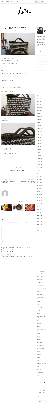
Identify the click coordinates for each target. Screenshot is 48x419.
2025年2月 (39, 89)
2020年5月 (39, 227)
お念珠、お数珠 (40, 279)
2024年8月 (39, 101)
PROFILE (23, 1)
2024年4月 (39, 110)
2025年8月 (39, 71)
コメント (3, 224)
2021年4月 (39, 194)
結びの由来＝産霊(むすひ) (41, 348)
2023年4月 (39, 137)
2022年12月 (39, 149)
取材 (38, 320)
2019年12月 (39, 239)
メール (14, 241)
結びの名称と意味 (40, 345)
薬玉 (38, 360)
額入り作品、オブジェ (41, 369)
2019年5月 (39, 260)
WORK (12, 1)
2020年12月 (39, 206)
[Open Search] (46, 1)
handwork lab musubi (21, 25)
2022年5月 (39, 158)
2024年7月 (39, 104)
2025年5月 (39, 80)
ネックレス (39, 304)
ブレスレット (39, 307)
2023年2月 (39, 143)
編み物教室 (39, 354)
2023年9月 (39, 128)
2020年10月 (39, 212)
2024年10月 (39, 98)
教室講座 (38, 339)
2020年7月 (39, 221)
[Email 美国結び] (42, 1)
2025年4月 (39, 83)
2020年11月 (39, 209)
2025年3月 (39, 86)
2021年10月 (39, 176)
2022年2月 (39, 167)
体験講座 (38, 313)
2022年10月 (39, 155)
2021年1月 (39, 203)
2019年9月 (39, 248)
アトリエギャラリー (40, 285)
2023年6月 (39, 134)
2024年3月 (39, 113)
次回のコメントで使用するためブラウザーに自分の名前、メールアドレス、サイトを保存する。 (18, 248)
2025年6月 (39, 77)
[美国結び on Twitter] (39, 1)
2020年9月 (39, 215)
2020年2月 (39, 233)
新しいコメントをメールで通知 (7, 249)
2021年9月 (39, 179)
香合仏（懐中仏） (40, 372)
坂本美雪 (12, 191)
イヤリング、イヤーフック (41, 288)
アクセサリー (39, 282)
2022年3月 (39, 164)
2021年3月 (39, 197)
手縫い (38, 333)
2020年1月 (39, 236)
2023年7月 (39, 131)
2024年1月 (39, 116)
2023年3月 (39, 140)
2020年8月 (39, 218)
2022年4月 (39, 161)
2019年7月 (39, 254)
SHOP (17, 1)
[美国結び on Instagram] (36, 1)
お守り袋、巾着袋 (40, 276)
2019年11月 (39, 242)
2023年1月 (39, 146)
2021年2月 (39, 200)
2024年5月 (39, 107)
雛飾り (38, 366)
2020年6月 (39, 224)
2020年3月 (39, 230)
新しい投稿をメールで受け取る (7, 251)
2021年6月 (39, 188)
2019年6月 (39, 257)
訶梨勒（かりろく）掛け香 (41, 363)
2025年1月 (39, 92)
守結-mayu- (39, 323)
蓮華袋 (38, 357)
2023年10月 (39, 125)
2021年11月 (39, 173)
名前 (2, 241)
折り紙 (38, 336)
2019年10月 (39, 245)
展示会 (38, 326)
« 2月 (38, 396)
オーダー (38, 291)
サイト (26, 241)
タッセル (38, 301)
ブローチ (38, 310)
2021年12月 (39, 170)
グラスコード (39, 294)
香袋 (38, 375)
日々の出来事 (39, 342)
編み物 (28, 25)
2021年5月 (39, 191)
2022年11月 (39, 152)
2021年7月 (39, 185)
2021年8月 (39, 182)
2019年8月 (39, 251)
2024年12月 (39, 95)
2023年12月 (39, 119)
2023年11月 (39, 122)
